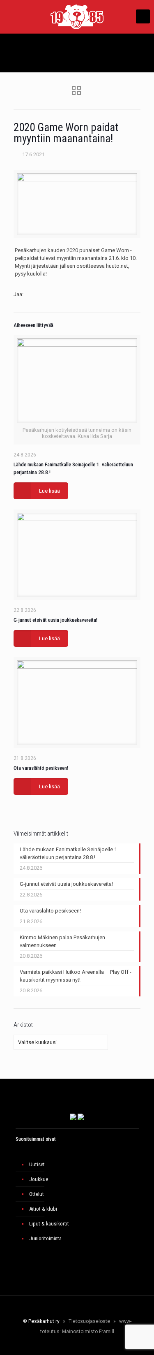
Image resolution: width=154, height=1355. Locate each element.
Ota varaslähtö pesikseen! (41, 768)
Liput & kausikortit (49, 1224)
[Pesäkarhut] (77, 16)
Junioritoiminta (45, 1238)
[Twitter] (63, 1344)
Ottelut (36, 1194)
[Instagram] (85, 1344)
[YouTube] (74, 1344)
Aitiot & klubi (43, 1209)
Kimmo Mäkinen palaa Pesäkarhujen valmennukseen (62, 941)
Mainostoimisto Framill (88, 1331)
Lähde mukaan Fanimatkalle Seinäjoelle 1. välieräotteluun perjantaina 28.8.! (69, 853)
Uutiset (37, 1164)
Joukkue (38, 1179)
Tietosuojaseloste (89, 1321)
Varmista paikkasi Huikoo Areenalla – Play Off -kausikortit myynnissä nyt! (75, 976)
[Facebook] (52, 1344)
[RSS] (102, 1344)
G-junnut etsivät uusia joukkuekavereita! (55, 620)
